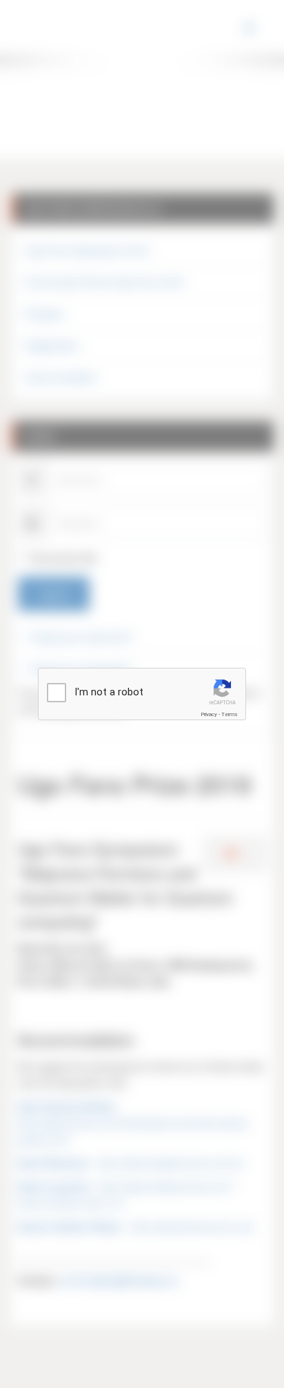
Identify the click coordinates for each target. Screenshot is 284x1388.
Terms (229, 714)
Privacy (209, 714)
